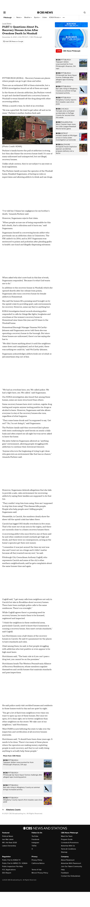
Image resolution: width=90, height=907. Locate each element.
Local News (6, 23)
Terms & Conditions (68, 849)
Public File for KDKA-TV (11, 860)
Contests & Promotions (69, 842)
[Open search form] (85, 12)
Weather (27, 17)
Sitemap (64, 852)
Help (63, 870)
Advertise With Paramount (71, 863)
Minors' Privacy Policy (40, 873)
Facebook (35, 839)
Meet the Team (66, 836)
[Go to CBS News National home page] (45, 12)
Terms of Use (36, 870)
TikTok (34, 846)
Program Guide (66, 839)
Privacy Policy (37, 860)
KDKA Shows (54, 17)
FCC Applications (9, 870)
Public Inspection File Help (12, 866)
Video (44, 17)
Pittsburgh (8, 17)
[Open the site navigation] (17, 12)
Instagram (35, 842)
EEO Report (6, 873)
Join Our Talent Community (71, 866)
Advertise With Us (68, 846)
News (18, 17)
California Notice (38, 863)
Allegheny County (13, 810)
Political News (7, 836)
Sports (36, 17)
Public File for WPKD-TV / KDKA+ (15, 863)
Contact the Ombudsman (70, 876)
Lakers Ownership (9, 846)
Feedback (65, 873)
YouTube (35, 836)
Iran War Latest (7, 839)
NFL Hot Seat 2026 (9, 842)
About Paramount (67, 860)
